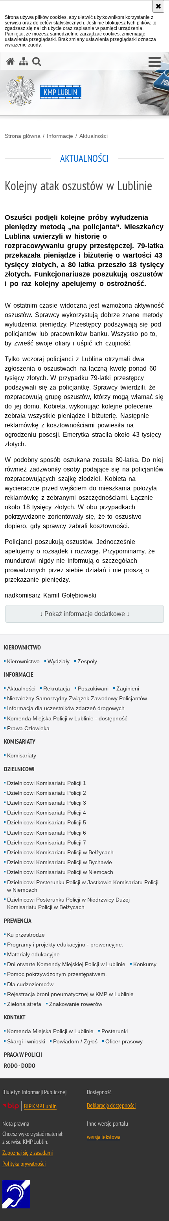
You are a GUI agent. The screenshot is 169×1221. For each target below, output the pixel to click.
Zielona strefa (24, 1004)
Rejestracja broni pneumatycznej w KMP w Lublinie (70, 994)
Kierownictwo (22, 647)
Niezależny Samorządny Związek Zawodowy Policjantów (77, 698)
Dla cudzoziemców (30, 984)
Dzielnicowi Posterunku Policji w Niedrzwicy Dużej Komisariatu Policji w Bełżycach (68, 903)
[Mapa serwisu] (23, 61)
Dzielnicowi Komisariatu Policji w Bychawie (59, 862)
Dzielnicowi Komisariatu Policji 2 (46, 793)
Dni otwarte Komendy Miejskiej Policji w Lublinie (66, 964)
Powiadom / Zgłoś (75, 1041)
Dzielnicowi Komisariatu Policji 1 (46, 783)
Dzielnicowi (19, 769)
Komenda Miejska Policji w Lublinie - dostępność (67, 718)
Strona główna (22, 136)
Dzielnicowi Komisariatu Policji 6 (46, 832)
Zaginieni (127, 688)
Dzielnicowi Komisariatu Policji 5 (46, 822)
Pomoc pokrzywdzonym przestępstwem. (57, 974)
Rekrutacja (56, 688)
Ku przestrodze (26, 935)
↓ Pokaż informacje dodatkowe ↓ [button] (85, 613)
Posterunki (114, 1031)
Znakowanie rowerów (75, 1004)
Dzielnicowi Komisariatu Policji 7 (46, 842)
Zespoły (87, 661)
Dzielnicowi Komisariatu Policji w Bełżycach (60, 852)
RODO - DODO (19, 1065)
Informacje (60, 136)
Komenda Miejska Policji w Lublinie (50, 1031)
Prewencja (17, 921)
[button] (155, 62)
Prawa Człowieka (28, 728)
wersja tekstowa (103, 1137)
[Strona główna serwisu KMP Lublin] (10, 61)
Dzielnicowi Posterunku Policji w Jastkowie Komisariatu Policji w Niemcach (82, 886)
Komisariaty (19, 741)
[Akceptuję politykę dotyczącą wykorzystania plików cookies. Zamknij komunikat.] (158, 6)
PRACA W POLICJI (23, 1054)
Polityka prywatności (24, 1163)
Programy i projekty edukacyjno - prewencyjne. (65, 944)
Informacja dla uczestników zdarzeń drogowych (66, 708)
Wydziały (59, 661)
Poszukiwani (93, 688)
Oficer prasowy (124, 1041)
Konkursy (144, 964)
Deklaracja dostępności (111, 1105)
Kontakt (15, 1017)
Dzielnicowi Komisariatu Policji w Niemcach (60, 872)
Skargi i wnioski (26, 1041)
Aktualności (93, 136)
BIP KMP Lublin (40, 1106)
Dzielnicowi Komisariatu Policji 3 (46, 803)
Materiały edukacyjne (33, 954)
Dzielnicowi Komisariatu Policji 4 (46, 812)
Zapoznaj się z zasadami (27, 1152)
